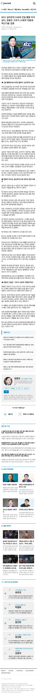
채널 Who (17, 9)
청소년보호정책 (30, 670)
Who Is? (11, 9)
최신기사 (33, 9)
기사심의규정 (19, 670)
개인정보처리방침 (5, 673)
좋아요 (8, 414)
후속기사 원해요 (26, 414)
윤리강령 (11, 670)
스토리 (4, 9)
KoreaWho (26, 9)
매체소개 (3, 670)
